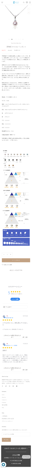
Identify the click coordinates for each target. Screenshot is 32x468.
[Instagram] (9, 386)
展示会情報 (4, 405)
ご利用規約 (4, 416)
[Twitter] (6, 386)
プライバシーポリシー (7, 421)
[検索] (23, 2)
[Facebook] (2, 386)
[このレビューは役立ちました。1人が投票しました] (23, 337)
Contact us (4, 400)
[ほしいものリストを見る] (27, 2)
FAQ (3, 407)
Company (4, 402)
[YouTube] (16, 386)
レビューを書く (15, 299)
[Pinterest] (13, 386)
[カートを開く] (30, 2)
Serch (3, 395)
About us (4, 397)
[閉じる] (29, 447)
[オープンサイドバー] (2, 2)
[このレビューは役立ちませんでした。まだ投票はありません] (26, 337)
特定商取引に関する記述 (8, 419)
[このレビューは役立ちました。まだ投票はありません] (23, 370)
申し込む (6, 440)
